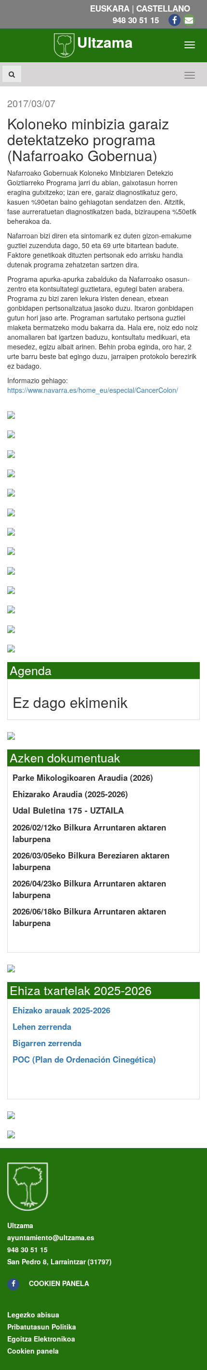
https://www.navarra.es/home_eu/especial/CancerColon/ (92, 390)
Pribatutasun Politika (41, 1326)
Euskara (109, 8)
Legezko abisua (33, 1314)
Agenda (31, 669)
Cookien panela (59, 1283)
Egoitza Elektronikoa (41, 1338)
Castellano (163, 8)
